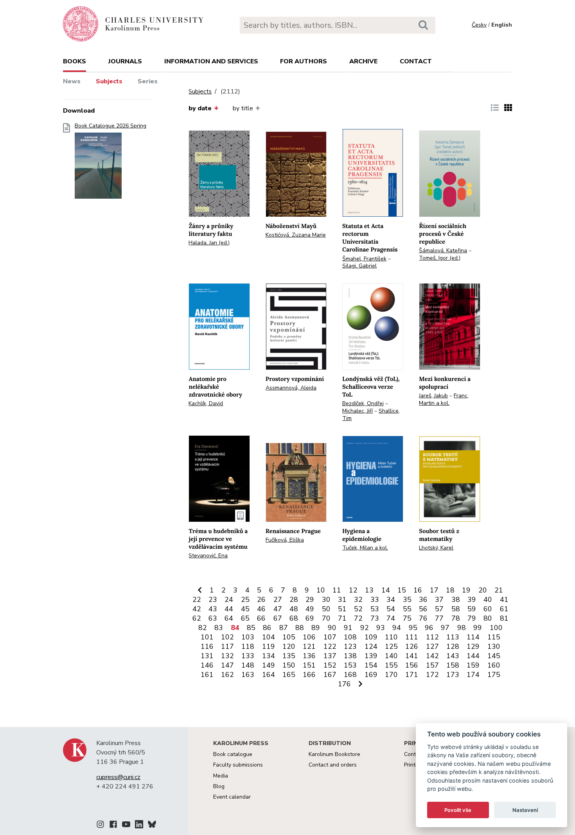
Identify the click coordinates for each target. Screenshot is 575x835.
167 (329, 674)
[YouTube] (126, 825)
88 (299, 627)
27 (277, 599)
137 (329, 656)
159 (473, 665)
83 (218, 627)
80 (487, 618)
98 (461, 627)
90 (332, 627)
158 (452, 665)
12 (353, 590)
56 (423, 609)
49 (309, 609)
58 (455, 609)
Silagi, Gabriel (359, 265)
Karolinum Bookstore (334, 754)
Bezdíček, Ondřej (363, 403)
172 (432, 674)
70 (326, 618)
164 (268, 674)
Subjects (109, 81)
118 (247, 646)
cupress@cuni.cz (118, 777)
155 (391, 665)
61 (504, 609)
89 (315, 627)
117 (227, 646)
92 (364, 627)
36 (423, 599)
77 (439, 618)
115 (493, 637)
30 (326, 599)
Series (148, 81)
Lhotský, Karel (436, 547)
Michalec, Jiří (357, 411)
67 (277, 618)
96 (429, 627)
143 (452, 656)
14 (385, 590)
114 (473, 637)
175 (493, 674)
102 (227, 637)
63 (212, 618)
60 (487, 609)
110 (391, 637)
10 (320, 590)
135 (288, 656)
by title (243, 108)
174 (473, 674)
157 (432, 665)
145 (493, 656)
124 (371, 646)
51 (342, 609)
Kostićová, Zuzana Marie (296, 235)
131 (207, 656)
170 (391, 674)
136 (309, 656)
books (74, 61)
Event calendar (232, 797)
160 (493, 665)
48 (293, 609)
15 (401, 590)
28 (293, 599)
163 (247, 674)
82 (202, 627)
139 (371, 656)
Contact (416, 61)
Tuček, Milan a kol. (365, 547)
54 (390, 609)
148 (247, 665)
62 (196, 618)
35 (407, 599)
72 (358, 618)
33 (374, 599)
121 (309, 646)
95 (413, 627)
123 (350, 646)
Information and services (211, 61)
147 (227, 665)
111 (411, 637)
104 (268, 637)
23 (212, 599)
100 (496, 627)
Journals (125, 61)
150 (288, 665)
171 (411, 674)
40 (487, 599)
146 (207, 665)
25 (245, 599)
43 (212, 609)
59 (471, 609)
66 (261, 618)
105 (288, 637)
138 (350, 656)
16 (417, 590)
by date (200, 108)
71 (342, 618)
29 (309, 599)
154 (371, 665)
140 (391, 656)
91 (348, 627)
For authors (303, 61)
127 (432, 646)
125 (391, 646)
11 (336, 590)
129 (473, 646)
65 (245, 618)
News (72, 81)
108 (350, 637)
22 (196, 599)
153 (350, 665)
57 (439, 609)
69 (309, 618)
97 (445, 627)
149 (268, 665)
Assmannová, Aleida (291, 387)
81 (504, 618)
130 (493, 646)
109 (371, 637)
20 (482, 590)
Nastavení (525, 810)
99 (477, 627)
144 (473, 656)
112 (432, 637)
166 (309, 674)
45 (245, 609)
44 (229, 609)
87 (283, 627)
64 (229, 618)
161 (207, 674)
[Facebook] (113, 825)
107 (329, 637)
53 (374, 609)
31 (342, 599)
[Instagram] (100, 825)
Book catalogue (232, 754)
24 (229, 599)
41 (504, 599)
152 (329, 665)
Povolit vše (457, 810)
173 (452, 674)
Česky (479, 25)
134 (268, 656)
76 (423, 618)
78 (455, 618)
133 (247, 656)
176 (344, 684)
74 (390, 618)
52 (358, 609)
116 (207, 646)
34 (390, 599)
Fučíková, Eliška (285, 540)
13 (369, 590)
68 (293, 618)
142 (432, 656)
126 (411, 646)
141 (411, 656)
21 (498, 590)
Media (220, 775)
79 (471, 618)
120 (288, 646)
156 (411, 665)
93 (380, 627)
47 (277, 609)
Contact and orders (333, 765)
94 (396, 627)
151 (309, 665)
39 (471, 599)
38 (455, 599)
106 (309, 637)
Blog (219, 786)
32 (358, 599)
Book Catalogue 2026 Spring (110, 125)
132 (227, 656)
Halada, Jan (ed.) (209, 242)
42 (196, 609)
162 (227, 674)
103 (247, 637)
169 (371, 674)
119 (268, 646)
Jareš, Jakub (433, 395)
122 (329, 646)
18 (450, 590)
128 (452, 646)
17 (434, 590)
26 (261, 599)
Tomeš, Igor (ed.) (439, 258)
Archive (363, 61)
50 (326, 609)
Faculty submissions (238, 765)
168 (350, 674)
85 (251, 627)
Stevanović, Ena (208, 555)
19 (466, 590)
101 (207, 637)
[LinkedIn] (139, 825)
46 (261, 609)
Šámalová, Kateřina (443, 250)
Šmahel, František (364, 258)
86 (267, 627)
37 (439, 599)
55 (407, 609)
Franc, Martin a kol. (444, 399)
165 (288, 674)
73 (374, 618)
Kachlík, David (206, 403)
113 (452, 637)
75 (407, 618)
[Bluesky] (152, 825)
